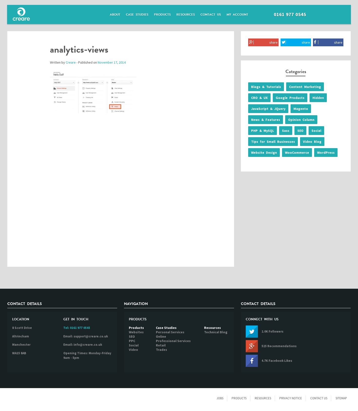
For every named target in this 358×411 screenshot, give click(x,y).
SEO (300, 130)
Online (161, 336)
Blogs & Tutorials (266, 87)
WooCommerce (297, 152)
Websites (136, 332)
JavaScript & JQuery (268, 108)
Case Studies (137, 14)
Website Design (264, 152)
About (115, 14)
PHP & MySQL (262, 130)
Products (162, 14)
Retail (161, 345)
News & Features (265, 119)
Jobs (220, 398)
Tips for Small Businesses (273, 141)
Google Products (290, 98)
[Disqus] (120, 195)
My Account (237, 14)
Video (133, 349)
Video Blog (312, 141)
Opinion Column (301, 119)
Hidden (318, 98)
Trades (161, 349)
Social (316, 130)
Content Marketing (305, 87)
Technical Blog (215, 332)
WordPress (326, 152)
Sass (285, 130)
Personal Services (170, 332)
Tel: (76, 328)
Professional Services (173, 341)
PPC (132, 341)
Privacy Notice (290, 398)
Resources (185, 14)
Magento (300, 108)
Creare (71, 62)
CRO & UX (259, 98)
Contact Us (210, 14)
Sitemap (341, 398)
